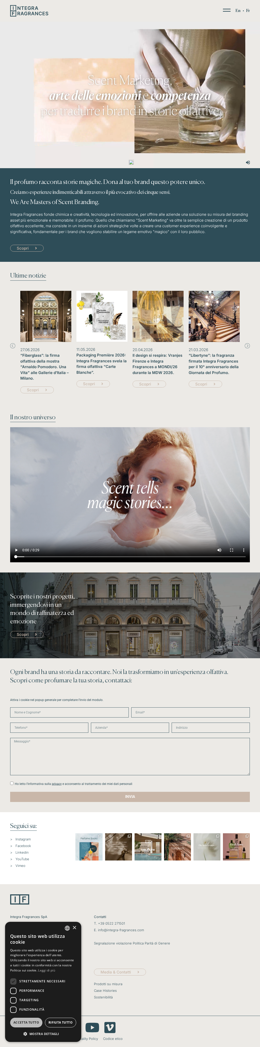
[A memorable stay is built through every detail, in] (118, 846)
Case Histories (105, 990)
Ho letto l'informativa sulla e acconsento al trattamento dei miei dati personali (73, 783)
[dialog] (43, 982)
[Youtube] (92, 1027)
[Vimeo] (110, 1027)
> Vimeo (17, 866)
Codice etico (113, 1039)
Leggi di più (46, 970)
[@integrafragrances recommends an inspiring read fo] (88, 846)
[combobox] (67, 928)
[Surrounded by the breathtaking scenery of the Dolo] (148, 846)
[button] (12, 346)
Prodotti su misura (108, 984)
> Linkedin (19, 852)
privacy (57, 783)
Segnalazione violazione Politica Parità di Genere (132, 943)
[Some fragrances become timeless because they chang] (206, 846)
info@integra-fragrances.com (121, 930)
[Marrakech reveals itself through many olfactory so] (177, 846)
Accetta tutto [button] (26, 1022)
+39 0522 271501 (111, 923)
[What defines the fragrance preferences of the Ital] (236, 846)
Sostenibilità (103, 997)
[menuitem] (238, 10)
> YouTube (19, 859)
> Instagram (20, 839)
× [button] (74, 928)
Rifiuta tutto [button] (60, 1022)
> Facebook (20, 846)
